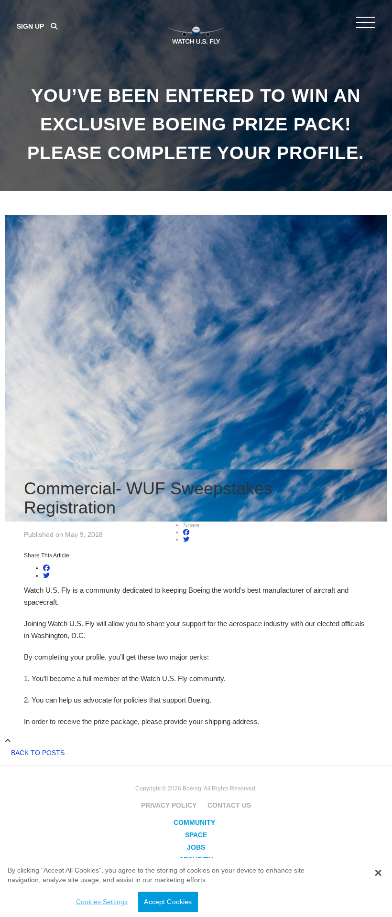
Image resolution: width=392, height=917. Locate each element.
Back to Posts (38, 753)
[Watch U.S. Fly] (196, 33)
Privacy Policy (168, 805)
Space (196, 835)
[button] (378, 873)
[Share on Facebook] (186, 532)
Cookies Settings (102, 902)
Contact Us (229, 805)
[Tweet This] (186, 539)
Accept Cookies (168, 902)
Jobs (196, 847)
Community (194, 822)
